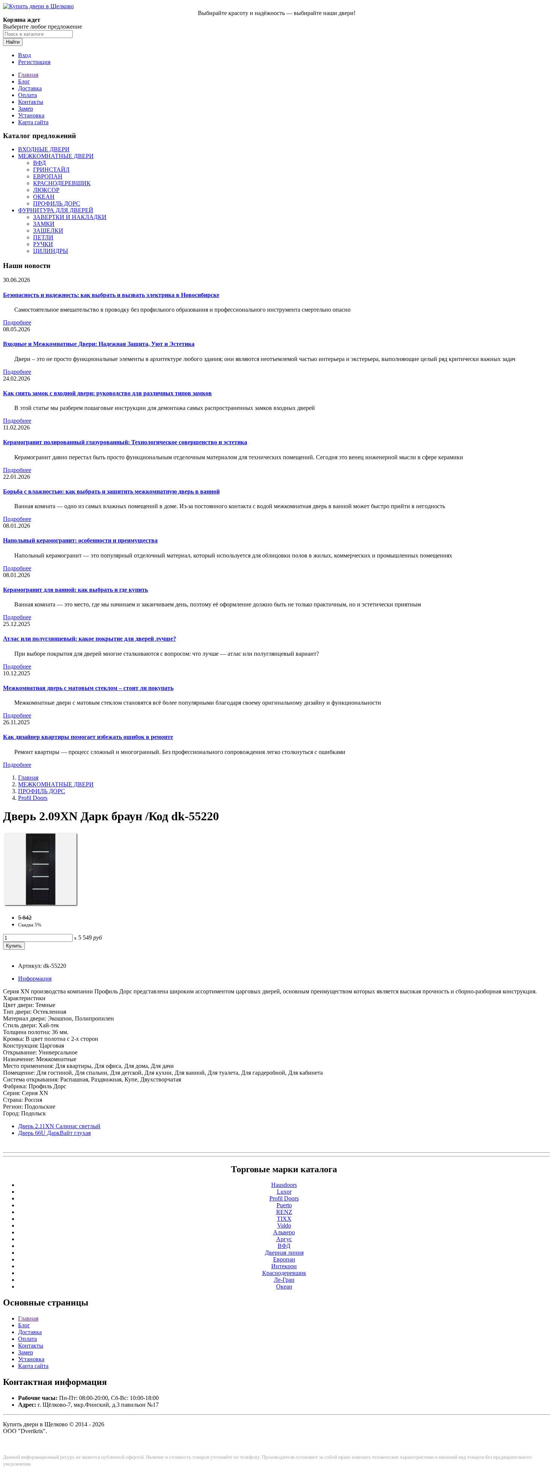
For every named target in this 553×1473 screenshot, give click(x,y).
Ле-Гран (284, 1279)
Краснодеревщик (284, 1273)
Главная (28, 75)
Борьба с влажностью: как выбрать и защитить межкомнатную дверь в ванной (111, 491)
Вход (24, 55)
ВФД (39, 163)
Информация (35, 978)
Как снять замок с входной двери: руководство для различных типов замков (107, 393)
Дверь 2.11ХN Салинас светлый (59, 1126)
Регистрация (34, 62)
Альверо (284, 1232)
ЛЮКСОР (46, 190)
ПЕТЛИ (43, 237)
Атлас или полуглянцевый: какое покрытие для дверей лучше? (89, 638)
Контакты (30, 102)
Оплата (27, 95)
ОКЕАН (44, 196)
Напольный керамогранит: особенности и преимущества (80, 540)
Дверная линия (284, 1252)
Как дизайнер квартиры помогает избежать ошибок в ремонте (88, 737)
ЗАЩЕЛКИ (48, 230)
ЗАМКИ (44, 224)
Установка (31, 115)
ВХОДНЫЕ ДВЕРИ (44, 149)
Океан (284, 1286)
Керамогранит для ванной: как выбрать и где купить (75, 589)
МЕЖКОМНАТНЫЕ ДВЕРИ (56, 156)
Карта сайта (33, 122)
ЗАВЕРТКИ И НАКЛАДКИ (69, 217)
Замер (25, 108)
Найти (13, 42)
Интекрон (284, 1266)
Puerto (284, 1205)
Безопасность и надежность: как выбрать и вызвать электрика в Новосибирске (111, 295)
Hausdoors (284, 1185)
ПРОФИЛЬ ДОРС (56, 203)
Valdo (284, 1225)
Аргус (284, 1239)
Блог (24, 81)
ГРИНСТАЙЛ (51, 169)
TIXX (284, 1219)
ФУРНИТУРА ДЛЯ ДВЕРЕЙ (55, 210)
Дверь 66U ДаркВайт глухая (54, 1133)
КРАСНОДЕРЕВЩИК (62, 183)
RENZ (284, 1212)
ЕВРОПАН (47, 176)
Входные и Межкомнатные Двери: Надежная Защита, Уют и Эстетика (98, 344)
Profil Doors (32, 798)
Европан (284, 1259)
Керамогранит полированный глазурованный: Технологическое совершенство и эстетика (125, 442)
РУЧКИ (43, 244)
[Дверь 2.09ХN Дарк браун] (40, 905)
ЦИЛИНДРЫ (50, 251)
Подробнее (17, 322)
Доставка (30, 88)
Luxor (284, 1191)
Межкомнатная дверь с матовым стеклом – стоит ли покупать (88, 688)
